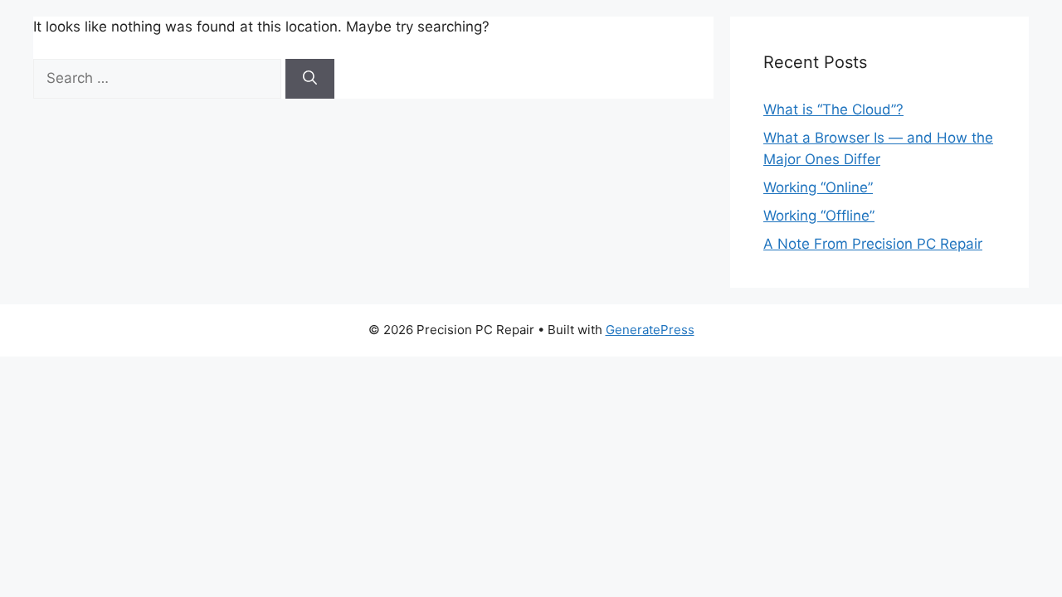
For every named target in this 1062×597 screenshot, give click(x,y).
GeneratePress (650, 329)
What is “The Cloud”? (833, 109)
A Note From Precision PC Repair (872, 243)
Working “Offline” (818, 215)
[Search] (309, 79)
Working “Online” (818, 187)
